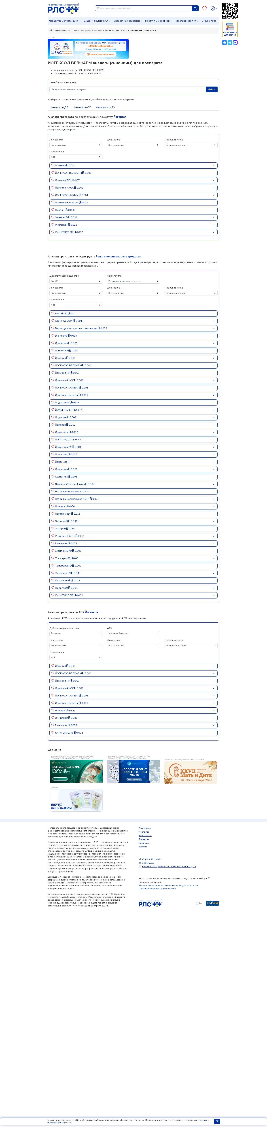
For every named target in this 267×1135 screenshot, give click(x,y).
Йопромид (61, 454)
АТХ (109, 628)
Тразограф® (63, 558)
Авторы (143, 846)
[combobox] (143, 8)
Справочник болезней (127, 21)
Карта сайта (145, 835)
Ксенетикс (61, 476)
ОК (217, 1121)
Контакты (144, 831)
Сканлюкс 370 (63, 551)
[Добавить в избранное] (52, 165)
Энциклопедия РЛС (62, 30)
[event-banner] (190, 772)
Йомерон (60, 424)
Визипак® (61, 335)
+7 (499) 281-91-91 (151, 859)
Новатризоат (63, 514)
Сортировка (56, 151)
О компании (145, 828)
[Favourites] (204, 8)
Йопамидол (62, 432)
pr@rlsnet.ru (148, 862)
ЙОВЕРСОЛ (62, 350)
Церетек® (61, 588)
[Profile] (214, 8)
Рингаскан (61, 225)
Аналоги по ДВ (59, 107)
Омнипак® (61, 217)
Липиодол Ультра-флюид (70, 484)
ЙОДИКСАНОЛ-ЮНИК (68, 410)
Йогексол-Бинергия (67, 202)
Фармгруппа (114, 276)
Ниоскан (60, 210)
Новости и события (185, 21)
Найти (212, 89)
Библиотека (209, 21)
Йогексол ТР (63, 180)
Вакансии (144, 843)
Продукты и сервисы (157, 21)
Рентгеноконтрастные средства (88, 30)
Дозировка (113, 139)
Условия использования (151, 885)
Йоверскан (61, 343)
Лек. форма (56, 139)
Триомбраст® (63, 565)
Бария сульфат (64, 321)
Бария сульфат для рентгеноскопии (76, 328)
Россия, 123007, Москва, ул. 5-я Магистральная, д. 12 (169, 866)
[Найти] (195, 8)
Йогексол (60, 165)
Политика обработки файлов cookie (157, 888)
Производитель (174, 139)
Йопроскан (61, 469)
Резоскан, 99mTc (65, 536)
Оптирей (60, 528)
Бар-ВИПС (61, 313)
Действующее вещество (64, 276)
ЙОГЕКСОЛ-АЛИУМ (67, 195)
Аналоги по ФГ (82, 107)
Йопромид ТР (63, 462)
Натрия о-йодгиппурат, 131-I (72, 499)
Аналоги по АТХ (105, 107)
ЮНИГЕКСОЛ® (64, 232)
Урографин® (63, 580)
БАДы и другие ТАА (95, 21)
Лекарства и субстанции (63, 21)
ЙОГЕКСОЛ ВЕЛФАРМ (115, 30)
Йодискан (61, 417)
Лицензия (144, 839)
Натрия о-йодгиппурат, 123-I (72, 491)
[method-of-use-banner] (88, 49)
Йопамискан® (63, 447)
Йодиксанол (62, 402)
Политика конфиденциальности (181, 885)
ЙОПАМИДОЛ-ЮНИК (68, 439)
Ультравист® (63, 573)
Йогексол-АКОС (64, 187)
